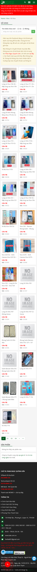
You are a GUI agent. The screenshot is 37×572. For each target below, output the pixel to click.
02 (7, 438)
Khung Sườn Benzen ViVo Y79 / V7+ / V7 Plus (26, 342)
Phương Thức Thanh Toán (10, 513)
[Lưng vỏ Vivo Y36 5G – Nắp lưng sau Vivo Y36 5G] (27, 195)
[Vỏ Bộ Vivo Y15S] (9, 167)
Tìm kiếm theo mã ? (9, 29)
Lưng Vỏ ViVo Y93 (25, 283)
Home (3, 18)
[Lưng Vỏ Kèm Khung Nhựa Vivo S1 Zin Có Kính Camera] (27, 110)
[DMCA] (19, 554)
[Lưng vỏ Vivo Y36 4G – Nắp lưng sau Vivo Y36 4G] (9, 82)
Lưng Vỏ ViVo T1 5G (26, 397)
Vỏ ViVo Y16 (6, 425)
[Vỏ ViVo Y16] (9, 423)
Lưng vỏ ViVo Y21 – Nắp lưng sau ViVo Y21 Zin (9, 200)
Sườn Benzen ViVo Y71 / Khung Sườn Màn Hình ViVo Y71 (9, 399)
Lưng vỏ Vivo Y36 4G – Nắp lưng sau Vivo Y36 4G (9, 86)
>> (23, 438)
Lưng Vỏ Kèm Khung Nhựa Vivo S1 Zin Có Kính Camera (26, 115)
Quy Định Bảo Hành (8, 510)
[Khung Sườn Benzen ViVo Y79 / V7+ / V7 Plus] (27, 338)
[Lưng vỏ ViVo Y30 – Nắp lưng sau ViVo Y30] (27, 167)
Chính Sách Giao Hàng (9, 507)
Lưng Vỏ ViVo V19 (26, 369)
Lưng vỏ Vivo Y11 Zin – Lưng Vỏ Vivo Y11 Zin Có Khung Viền (27, 86)
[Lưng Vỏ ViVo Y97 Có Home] (27, 309)
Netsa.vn (31, 570)
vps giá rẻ (21, 455)
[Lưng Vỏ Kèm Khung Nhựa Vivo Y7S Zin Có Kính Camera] (9, 110)
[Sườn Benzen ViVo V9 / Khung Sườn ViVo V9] (9, 366)
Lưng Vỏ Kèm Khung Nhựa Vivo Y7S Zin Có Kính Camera (9, 115)
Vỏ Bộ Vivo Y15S (7, 169)
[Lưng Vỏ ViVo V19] (27, 366)
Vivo (7, 18)
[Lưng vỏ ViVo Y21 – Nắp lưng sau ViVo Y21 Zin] (9, 195)
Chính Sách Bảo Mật (8, 501)
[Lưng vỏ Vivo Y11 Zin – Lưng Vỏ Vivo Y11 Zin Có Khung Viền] (27, 82)
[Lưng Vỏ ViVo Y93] (27, 281)
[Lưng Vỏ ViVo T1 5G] (27, 395)
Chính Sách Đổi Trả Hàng (10, 504)
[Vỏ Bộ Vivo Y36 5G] (9, 224)
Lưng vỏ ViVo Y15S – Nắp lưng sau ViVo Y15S (26, 143)
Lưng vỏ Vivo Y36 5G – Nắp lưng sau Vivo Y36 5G (27, 200)
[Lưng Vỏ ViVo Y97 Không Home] (9, 309)
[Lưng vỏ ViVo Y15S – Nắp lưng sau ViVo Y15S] (27, 139)
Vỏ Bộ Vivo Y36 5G (8, 226)
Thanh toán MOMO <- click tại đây (12, 492)
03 (12, 438)
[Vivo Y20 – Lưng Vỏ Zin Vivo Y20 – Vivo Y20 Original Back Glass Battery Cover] (9, 281)
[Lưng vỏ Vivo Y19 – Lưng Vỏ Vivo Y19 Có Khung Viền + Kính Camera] (9, 139)
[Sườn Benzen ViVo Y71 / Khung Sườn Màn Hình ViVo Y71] (9, 395)
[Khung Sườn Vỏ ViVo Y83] (9, 338)
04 (16, 438)
